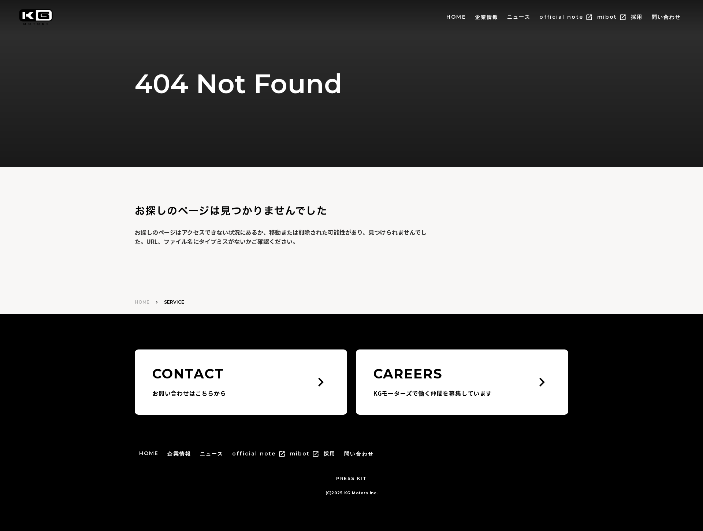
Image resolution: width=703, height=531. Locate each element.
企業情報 (486, 17)
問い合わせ (666, 17)
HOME (456, 17)
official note (561, 17)
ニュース (519, 17)
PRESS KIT (351, 478)
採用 (637, 17)
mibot (607, 17)
